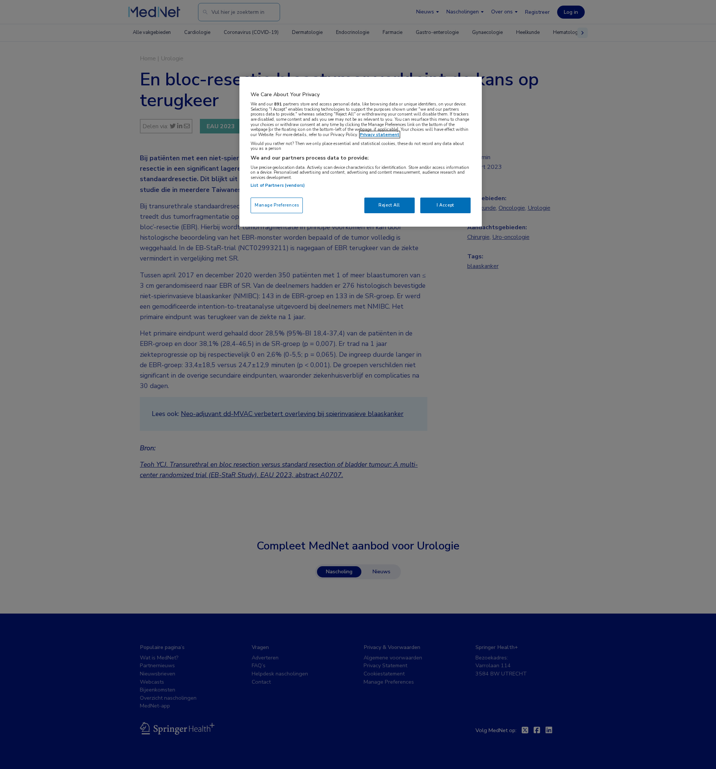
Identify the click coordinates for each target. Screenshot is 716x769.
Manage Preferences (277, 205)
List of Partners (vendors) (278, 185)
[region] (360, 151)
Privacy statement (379, 135)
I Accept (445, 205)
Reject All (389, 205)
